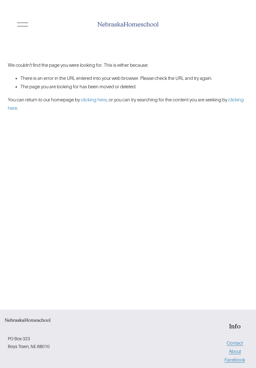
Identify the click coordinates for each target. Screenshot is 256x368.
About (235, 351)
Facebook (234, 359)
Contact (235, 343)
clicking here (94, 99)
